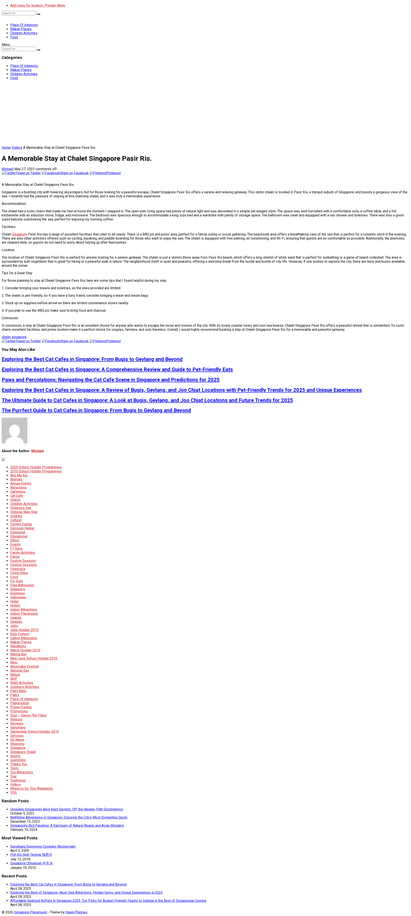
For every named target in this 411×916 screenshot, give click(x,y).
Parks (14, 695)
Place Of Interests (24, 25)
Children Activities (23, 33)
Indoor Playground (24, 614)
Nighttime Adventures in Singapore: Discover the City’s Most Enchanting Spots (68, 817)
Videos (17, 148)
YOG (13, 793)
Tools (14, 768)
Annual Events (20, 483)
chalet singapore (14, 337)
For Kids (16, 581)
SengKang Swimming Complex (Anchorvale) (43, 847)
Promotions (19, 711)
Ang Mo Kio (19, 475)
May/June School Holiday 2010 (33, 658)
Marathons (18, 646)
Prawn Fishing (20, 707)
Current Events (21, 524)
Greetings (17, 593)
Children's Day (20, 508)
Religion (16, 719)
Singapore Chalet (23, 752)
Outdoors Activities (24, 687)
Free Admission (22, 585)
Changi (15, 500)
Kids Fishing (19, 634)
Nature (15, 675)
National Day (19, 671)
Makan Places (20, 29)
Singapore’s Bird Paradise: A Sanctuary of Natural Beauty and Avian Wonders (67, 826)
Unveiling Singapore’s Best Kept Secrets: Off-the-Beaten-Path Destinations (66, 809)
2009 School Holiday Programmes (36, 467)
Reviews (16, 723)
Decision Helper (22, 528)
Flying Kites (19, 573)
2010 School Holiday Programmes (36, 471)
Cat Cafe (16, 496)
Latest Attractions (23, 638)
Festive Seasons (23, 561)
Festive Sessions (23, 565)
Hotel (14, 601)
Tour (13, 776)
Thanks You (18, 764)
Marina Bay (18, 654)
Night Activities (21, 683)
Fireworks (17, 569)
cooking (16, 516)
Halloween (18, 597)
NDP (13, 679)
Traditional (18, 780)
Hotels (15, 605)
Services (17, 736)
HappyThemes (76, 912)
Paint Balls (18, 691)
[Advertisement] (205, 113)
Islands (15, 618)
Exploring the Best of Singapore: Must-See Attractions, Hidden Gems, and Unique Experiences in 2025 (86, 893)
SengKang (17, 727)
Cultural (15, 520)
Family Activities (22, 553)
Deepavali (17, 532)
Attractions (18, 488)
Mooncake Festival (24, 666)
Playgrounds (19, 703)
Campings (17, 492)
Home (6, 148)
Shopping (17, 744)
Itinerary (16, 622)
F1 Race (16, 549)
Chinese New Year (23, 512)
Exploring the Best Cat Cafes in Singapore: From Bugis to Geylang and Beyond (92, 359)
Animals (16, 479)
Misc (14, 662)
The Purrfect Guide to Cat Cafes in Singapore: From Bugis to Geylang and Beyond (96, 410)
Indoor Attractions (23, 610)
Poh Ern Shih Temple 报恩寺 (31, 855)
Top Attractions (21, 772)
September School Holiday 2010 (34, 732)
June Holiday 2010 (24, 630)
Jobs (14, 626)
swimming (18, 760)
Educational (18, 536)
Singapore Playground (30, 912)
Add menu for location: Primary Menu (37, 5)
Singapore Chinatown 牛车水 (31, 863)
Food (14, 37)
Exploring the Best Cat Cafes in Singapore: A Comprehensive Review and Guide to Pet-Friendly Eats (117, 369)
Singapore (19, 234)
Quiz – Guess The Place (28, 715)
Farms (15, 557)
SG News (17, 740)
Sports (15, 756)
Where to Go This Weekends (31, 788)
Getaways (17, 589)
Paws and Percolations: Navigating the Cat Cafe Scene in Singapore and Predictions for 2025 (111, 380)
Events (15, 544)
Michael (7, 169)
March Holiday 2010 (25, 650)
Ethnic (14, 540)
